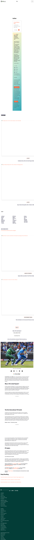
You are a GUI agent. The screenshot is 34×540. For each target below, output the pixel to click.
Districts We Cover (3, 530)
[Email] (19, 30)
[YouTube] (12, 491)
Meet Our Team (3, 497)
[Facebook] (16, 491)
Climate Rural (2, 529)
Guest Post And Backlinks (4, 502)
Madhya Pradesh (28, 274)
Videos (2, 522)
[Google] (17, 491)
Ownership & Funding (4, 498)
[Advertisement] (17, 10)
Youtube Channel (15, 469)
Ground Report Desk (17, 336)
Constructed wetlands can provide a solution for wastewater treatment (10, 480)
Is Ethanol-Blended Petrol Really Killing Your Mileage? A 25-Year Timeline (3, 220)
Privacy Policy (3, 504)
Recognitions (2, 499)
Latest (28, 159)
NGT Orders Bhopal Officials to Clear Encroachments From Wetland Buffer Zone (14, 220)
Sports (17, 328)
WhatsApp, (7, 469)
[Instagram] (11, 491)
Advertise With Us (3, 503)
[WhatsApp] (9, 491)
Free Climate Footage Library (5, 521)
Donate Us (2, 512)
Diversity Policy (3, 505)
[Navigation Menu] (32, 2)
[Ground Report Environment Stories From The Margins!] (3, 2)
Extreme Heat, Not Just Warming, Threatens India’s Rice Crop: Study (26, 219)
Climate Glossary (10, 471)
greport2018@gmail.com (9, 466)
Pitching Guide (3, 515)
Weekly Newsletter (3, 511)
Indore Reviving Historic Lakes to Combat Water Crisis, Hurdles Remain (11, 482)
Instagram (14, 464)
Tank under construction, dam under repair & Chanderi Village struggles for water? (12, 477)
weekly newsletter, (16, 468)
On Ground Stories (3, 527)
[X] (14, 491)
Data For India (3, 535)
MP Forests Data (3, 534)
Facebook (19, 464)
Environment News (28, 318)
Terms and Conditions (4, 506)
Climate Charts (3, 539)
